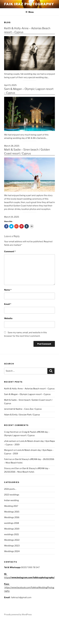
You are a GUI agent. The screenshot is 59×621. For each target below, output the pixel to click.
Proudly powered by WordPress (18, 614)
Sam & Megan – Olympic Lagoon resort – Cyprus (29, 90)
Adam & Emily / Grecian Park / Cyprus (22, 414)
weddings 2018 (11, 523)
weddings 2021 (11, 534)
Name (7, 290)
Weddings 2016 (11, 517)
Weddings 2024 (12, 551)
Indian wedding (11, 500)
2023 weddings (11, 494)
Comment (10, 251)
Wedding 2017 (11, 506)
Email (7, 304)
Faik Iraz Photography (29, 4)
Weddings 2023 (12, 545)
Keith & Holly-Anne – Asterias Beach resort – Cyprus (27, 30)
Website (8, 318)
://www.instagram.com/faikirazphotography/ (32, 577)
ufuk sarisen (10, 441)
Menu (31, 12)
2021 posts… (10, 489)
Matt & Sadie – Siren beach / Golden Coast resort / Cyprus (27, 151)
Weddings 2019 (11, 529)
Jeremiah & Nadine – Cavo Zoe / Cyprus (23, 409)
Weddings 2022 (11, 540)
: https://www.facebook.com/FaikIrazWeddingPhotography (29, 587)
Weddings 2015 (11, 511)
